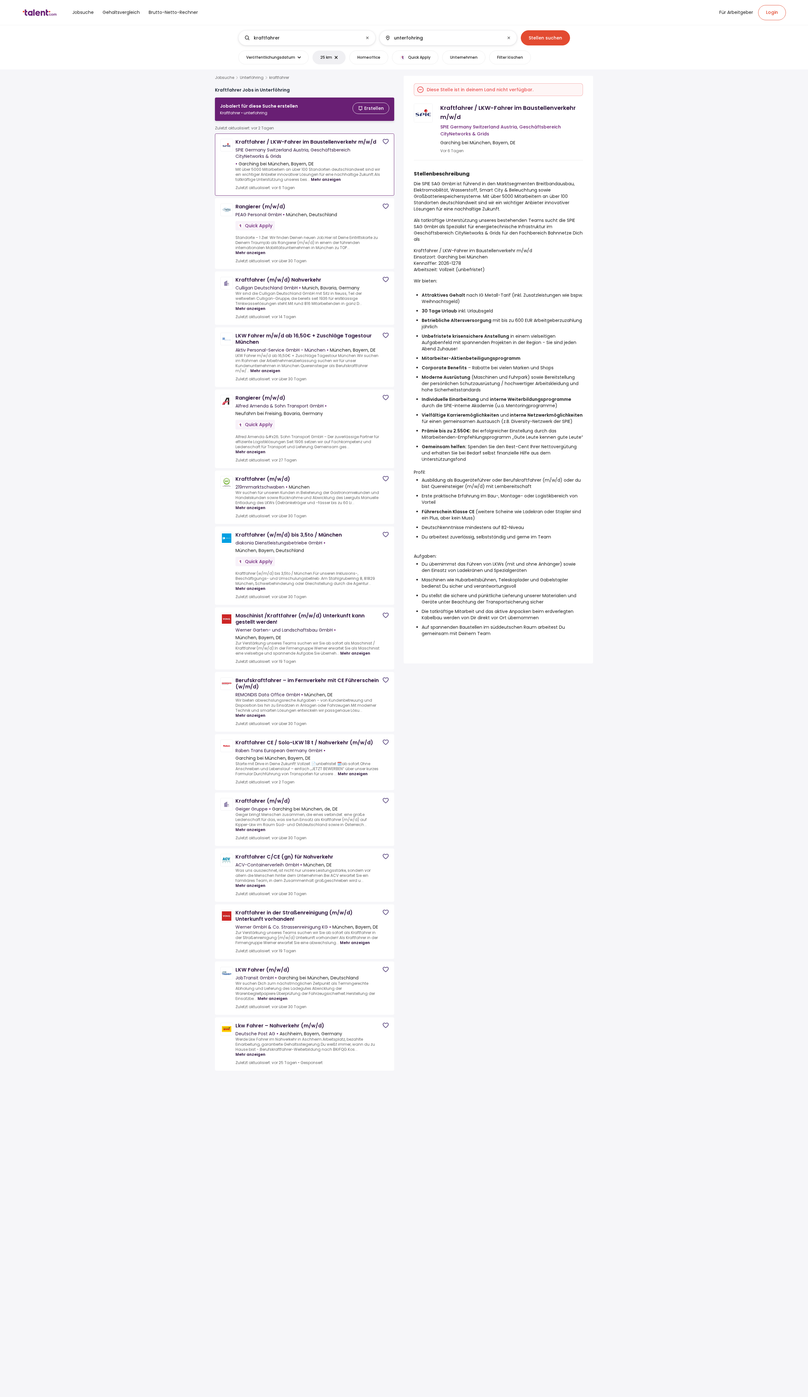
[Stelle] (302, 37)
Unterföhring (252, 78)
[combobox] (306, 37)
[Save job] (386, 141)
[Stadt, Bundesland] (443, 37)
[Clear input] (367, 37)
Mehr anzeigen (326, 179)
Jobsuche (224, 78)
